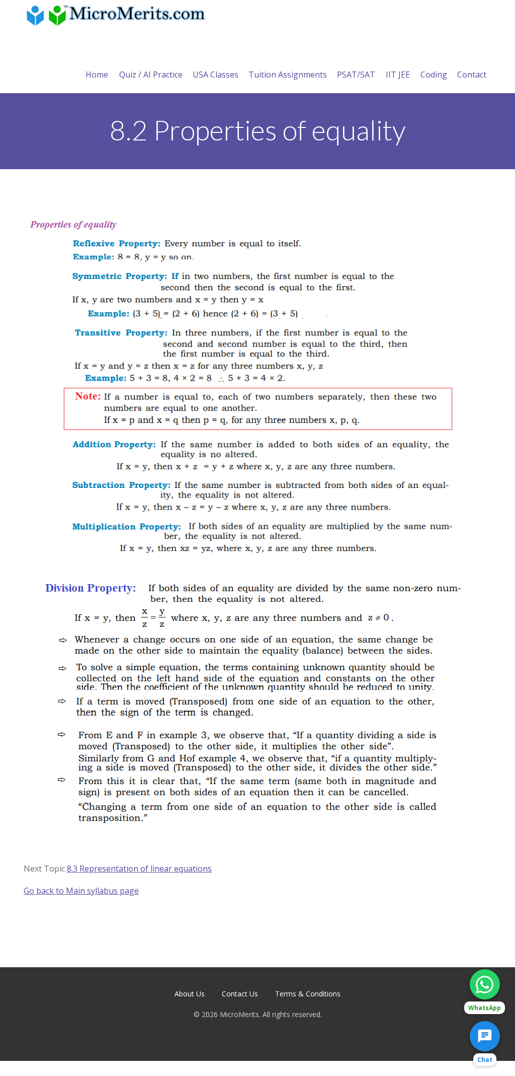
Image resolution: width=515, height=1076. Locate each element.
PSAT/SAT (356, 74)
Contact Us (240, 993)
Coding (433, 74)
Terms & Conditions (307, 993)
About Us (190, 993)
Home (96, 74)
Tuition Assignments (287, 74)
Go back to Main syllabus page (81, 890)
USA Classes (215, 74)
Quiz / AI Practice (151, 74)
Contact (471, 74)
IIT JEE (398, 74)
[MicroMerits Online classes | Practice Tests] (118, 15)
